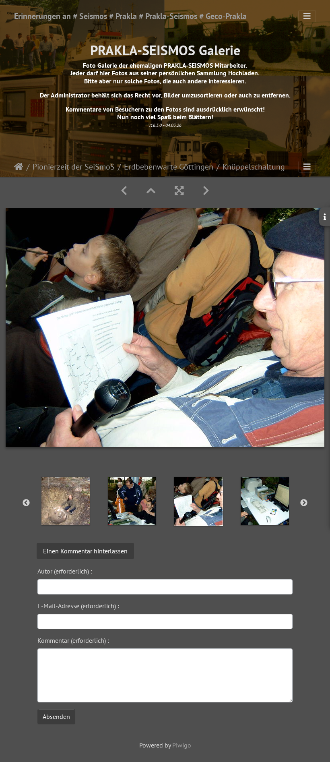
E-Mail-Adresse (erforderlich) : (78, 606)
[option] (65, 501)
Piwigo (181, 745)
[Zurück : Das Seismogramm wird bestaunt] (124, 190)
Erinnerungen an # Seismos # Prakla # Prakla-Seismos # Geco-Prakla (130, 16)
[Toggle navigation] (307, 16)
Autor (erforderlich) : (64, 571)
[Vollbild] (179, 190)
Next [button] (304, 503)
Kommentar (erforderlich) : (73, 640)
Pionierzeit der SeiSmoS (74, 167)
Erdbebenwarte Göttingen (168, 167)
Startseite (18, 167)
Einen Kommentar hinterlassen (85, 551)
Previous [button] (26, 503)
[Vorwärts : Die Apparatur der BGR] (206, 190)
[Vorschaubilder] (151, 190)
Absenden (56, 716)
